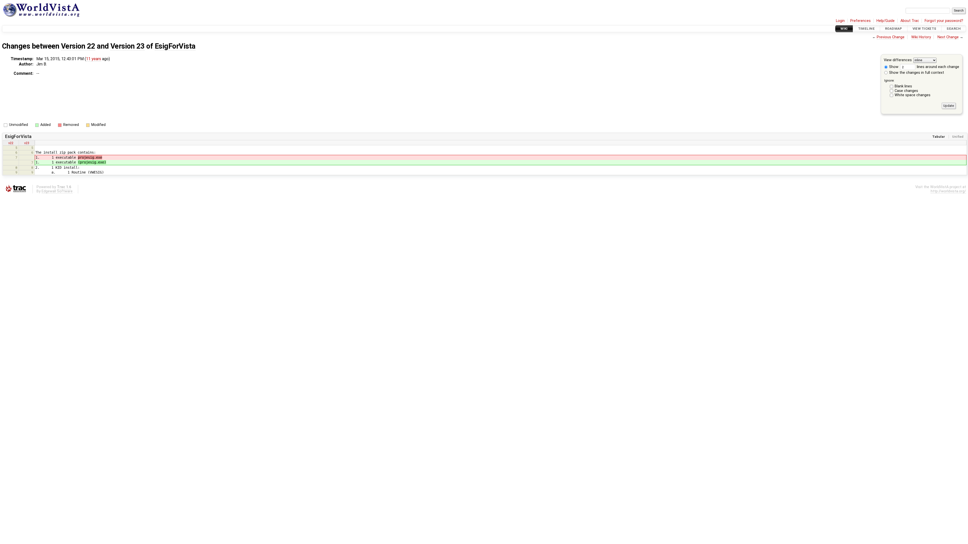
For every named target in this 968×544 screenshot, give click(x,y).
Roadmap (893, 28)
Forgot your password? (944, 21)
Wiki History (921, 37)
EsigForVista (175, 46)
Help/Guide (885, 21)
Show (893, 67)
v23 (26, 143)
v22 (10, 143)
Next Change (948, 37)
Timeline (866, 28)
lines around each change (937, 67)
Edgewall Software (57, 191)
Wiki (844, 28)
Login (840, 21)
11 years (93, 58)
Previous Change (890, 37)
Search (954, 28)
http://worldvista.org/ (948, 191)
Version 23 (127, 46)
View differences (898, 60)
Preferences (860, 21)
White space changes (912, 95)
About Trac (909, 21)
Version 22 (78, 46)
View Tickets (924, 28)
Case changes (906, 91)
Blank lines (903, 86)
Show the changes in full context (916, 73)
